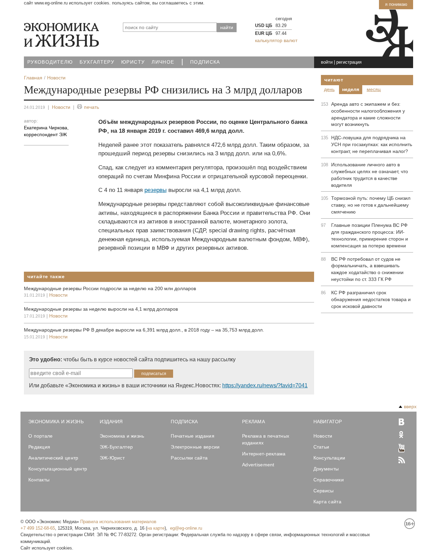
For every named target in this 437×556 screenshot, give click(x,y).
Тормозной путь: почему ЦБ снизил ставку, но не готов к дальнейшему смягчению (370, 205)
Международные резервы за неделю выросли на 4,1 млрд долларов (101, 309)
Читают (333, 79)
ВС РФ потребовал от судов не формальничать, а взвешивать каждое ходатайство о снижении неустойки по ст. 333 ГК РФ (367, 269)
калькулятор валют (276, 40)
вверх (410, 406)
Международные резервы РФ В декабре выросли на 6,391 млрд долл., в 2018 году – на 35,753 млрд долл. (144, 330)
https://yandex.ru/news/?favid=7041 (265, 385)
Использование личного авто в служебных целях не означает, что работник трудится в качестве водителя (369, 175)
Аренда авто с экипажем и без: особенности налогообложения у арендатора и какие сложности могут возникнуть (368, 114)
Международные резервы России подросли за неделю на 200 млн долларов (110, 288)
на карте (156, 528)
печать (91, 107)
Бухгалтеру (97, 62)
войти (327, 62)
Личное (163, 62)
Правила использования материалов (118, 521)
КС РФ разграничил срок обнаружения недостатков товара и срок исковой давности (371, 299)
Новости (61, 107)
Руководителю (50, 62)
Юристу (133, 62)
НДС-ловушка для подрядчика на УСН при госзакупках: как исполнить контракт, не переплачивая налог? (371, 144)
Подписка (205, 62)
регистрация (349, 62)
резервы (155, 190)
